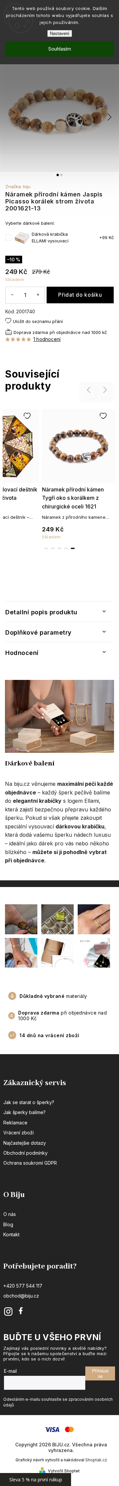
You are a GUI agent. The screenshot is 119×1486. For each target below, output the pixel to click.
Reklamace (15, 1122)
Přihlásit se (100, 1373)
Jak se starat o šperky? (28, 1102)
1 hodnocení (46, 339)
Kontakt (11, 1234)
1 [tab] (46, 548)
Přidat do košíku (80, 295)
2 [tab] (53, 548)
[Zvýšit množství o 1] (38, 294)
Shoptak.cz (96, 1459)
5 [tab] (73, 548)
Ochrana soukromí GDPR (30, 1163)
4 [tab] (66, 548)
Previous (90, 390)
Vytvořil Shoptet (64, 1470)
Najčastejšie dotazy (24, 1143)
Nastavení (59, 33)
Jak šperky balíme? (24, 1112)
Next (105, 390)
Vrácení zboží (18, 1132)
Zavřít (97, 350)
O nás (9, 1214)
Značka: (17, 186)
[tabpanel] (79, 473)
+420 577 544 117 (22, 1286)
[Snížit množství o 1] (12, 294)
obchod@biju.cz (21, 1296)
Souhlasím (59, 49)
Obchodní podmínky (25, 1153)
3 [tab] (59, 548)
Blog (8, 1224)
